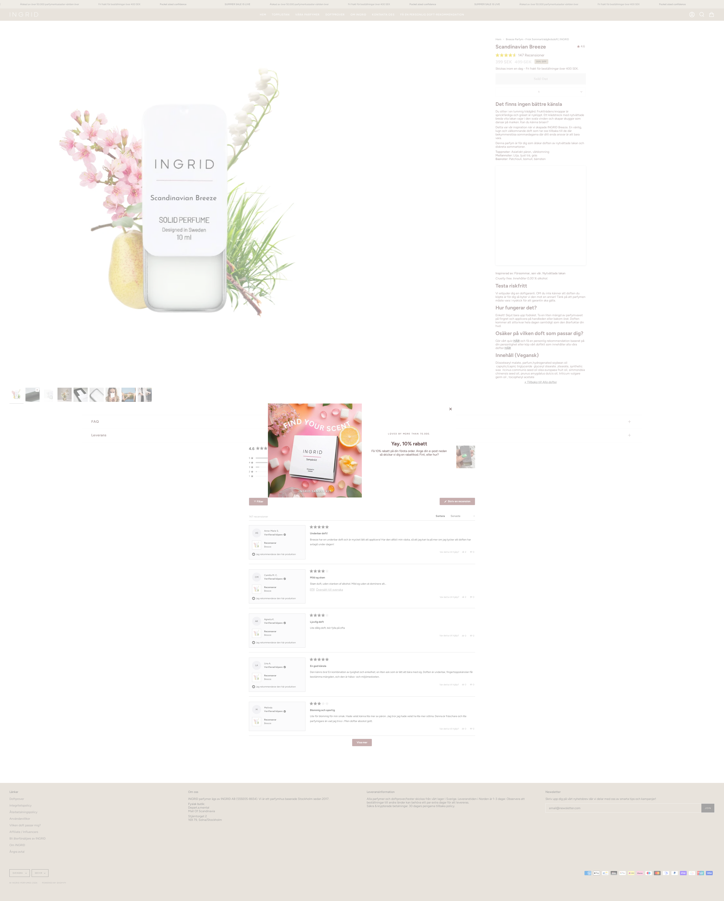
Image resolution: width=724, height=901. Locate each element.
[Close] (450, 409)
